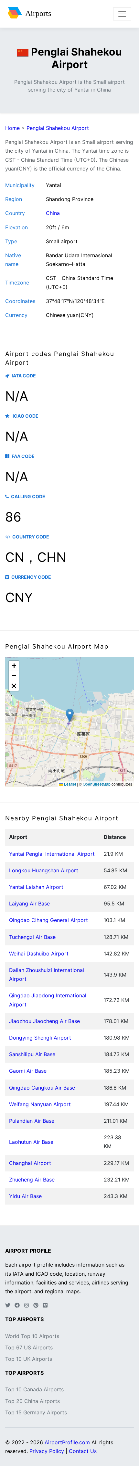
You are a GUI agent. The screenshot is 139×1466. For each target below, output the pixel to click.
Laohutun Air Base (31, 1142)
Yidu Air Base (25, 1196)
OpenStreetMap (97, 784)
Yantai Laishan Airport (36, 887)
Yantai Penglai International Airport (52, 854)
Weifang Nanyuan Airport (40, 1104)
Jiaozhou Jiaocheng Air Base (44, 1021)
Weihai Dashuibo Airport (39, 953)
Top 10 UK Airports (28, 1359)
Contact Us (83, 1451)
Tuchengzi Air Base (32, 937)
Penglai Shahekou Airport (58, 128)
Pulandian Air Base (31, 1121)
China (53, 213)
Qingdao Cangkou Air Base (42, 1087)
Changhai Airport (30, 1163)
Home (12, 128)
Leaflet (69, 784)
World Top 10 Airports (32, 1336)
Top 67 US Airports (29, 1347)
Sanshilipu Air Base (32, 1054)
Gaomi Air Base (28, 1071)
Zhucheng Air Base (32, 1179)
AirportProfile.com (67, 1442)
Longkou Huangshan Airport (43, 870)
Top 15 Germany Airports (36, 1412)
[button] (70, 715)
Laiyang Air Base (29, 903)
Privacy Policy (46, 1451)
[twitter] (7, 1305)
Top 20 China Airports (32, 1401)
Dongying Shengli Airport (40, 1037)
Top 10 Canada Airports (34, 1389)
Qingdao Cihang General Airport (48, 920)
